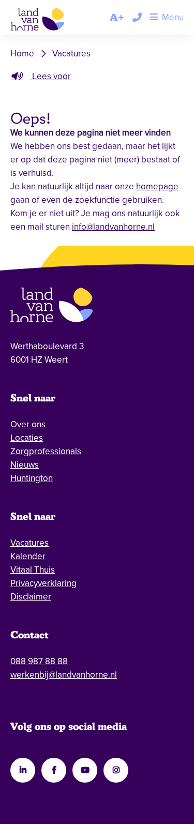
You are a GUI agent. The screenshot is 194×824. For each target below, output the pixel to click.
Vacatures (71, 53)
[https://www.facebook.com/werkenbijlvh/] (53, 770)
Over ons (28, 424)
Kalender (28, 556)
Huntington (31, 478)
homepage (157, 186)
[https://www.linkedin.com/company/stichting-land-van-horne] (22, 770)
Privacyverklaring (43, 583)
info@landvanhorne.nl (113, 226)
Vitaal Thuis (32, 569)
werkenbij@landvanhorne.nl (63, 674)
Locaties (26, 437)
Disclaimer (30, 596)
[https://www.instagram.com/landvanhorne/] (115, 770)
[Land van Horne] (45, 21)
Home (22, 53)
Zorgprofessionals (45, 451)
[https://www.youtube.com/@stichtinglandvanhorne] (84, 770)
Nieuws (24, 464)
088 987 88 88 (39, 661)
